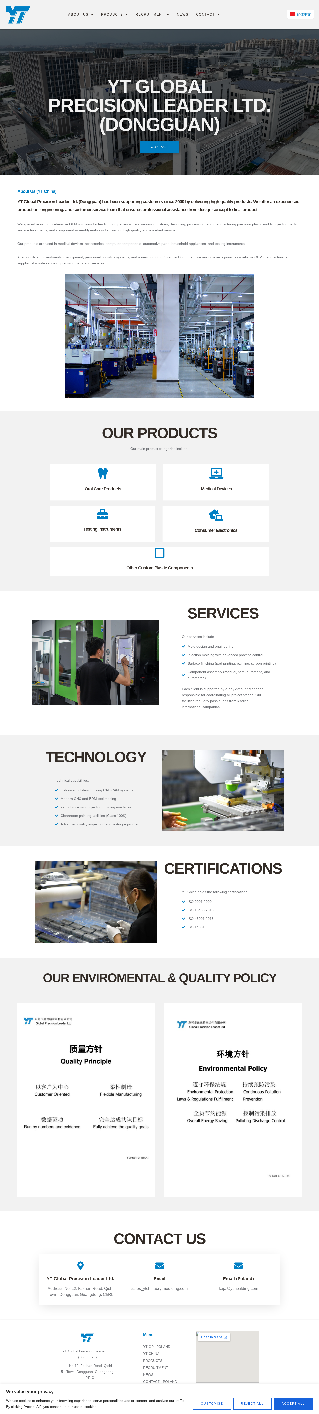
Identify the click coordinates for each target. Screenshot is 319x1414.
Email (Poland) (238, 1278)
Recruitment (150, 14)
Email (159, 1278)
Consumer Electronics (216, 530)
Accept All (293, 1403)
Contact (205, 14)
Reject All (252, 1403)
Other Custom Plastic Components (159, 568)
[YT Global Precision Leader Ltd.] (80, 1265)
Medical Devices (216, 488)
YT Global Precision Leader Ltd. (80, 1278)
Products (112, 14)
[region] (159, 1399)
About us (78, 14)
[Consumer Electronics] (216, 515)
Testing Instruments (102, 529)
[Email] (159, 1265)
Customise (212, 1403)
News (183, 14)
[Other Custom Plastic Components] (159, 553)
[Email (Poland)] (238, 1265)
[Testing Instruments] (102, 514)
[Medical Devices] (216, 473)
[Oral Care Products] (102, 473)
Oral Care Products (103, 488)
